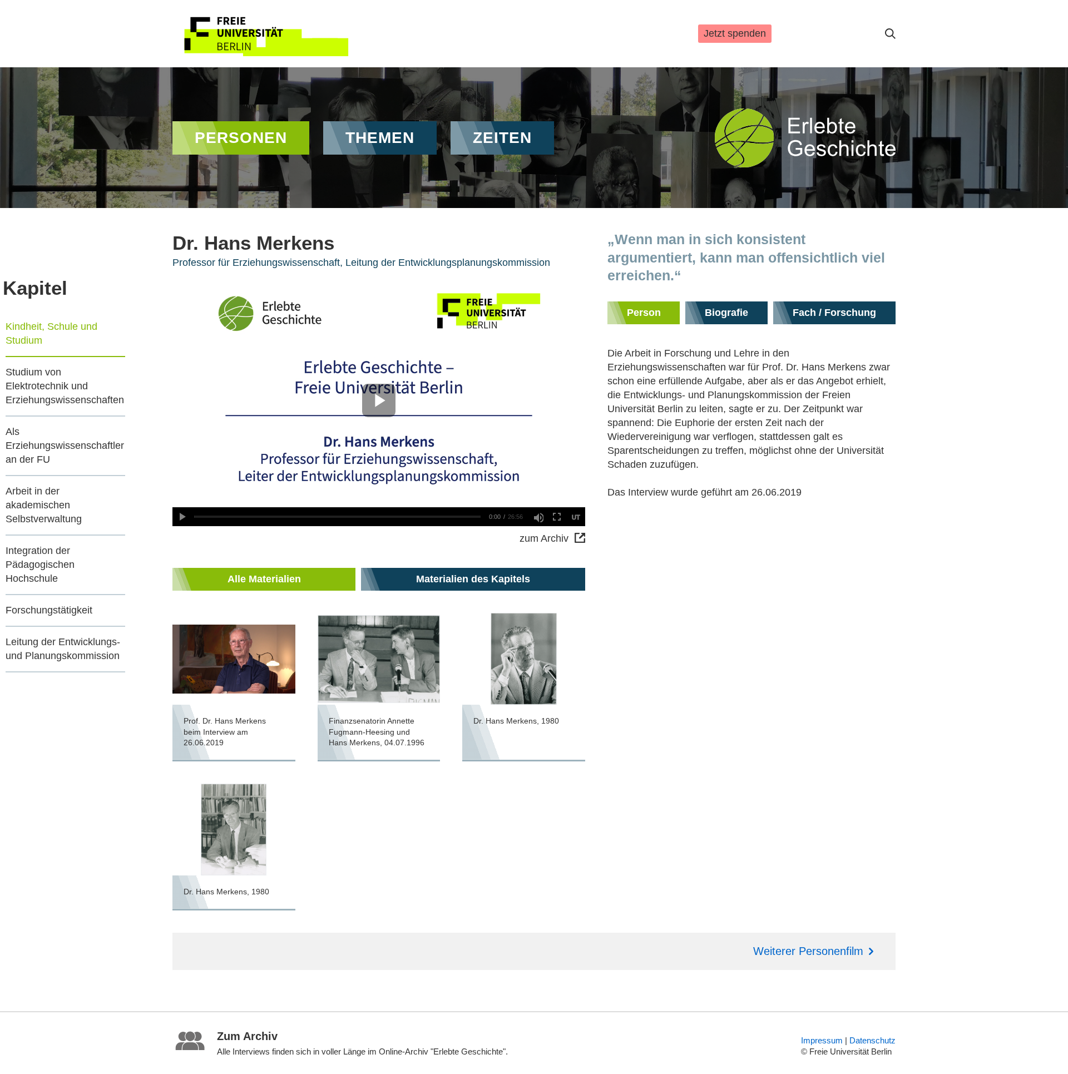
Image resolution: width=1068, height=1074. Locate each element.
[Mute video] (537, 516)
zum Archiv (544, 538)
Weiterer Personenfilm (808, 951)
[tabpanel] (378, 761)
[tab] (263, 579)
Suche (890, 33)
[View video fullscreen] (556, 516)
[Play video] (181, 516)
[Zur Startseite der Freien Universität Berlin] (265, 33)
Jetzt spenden (735, 33)
